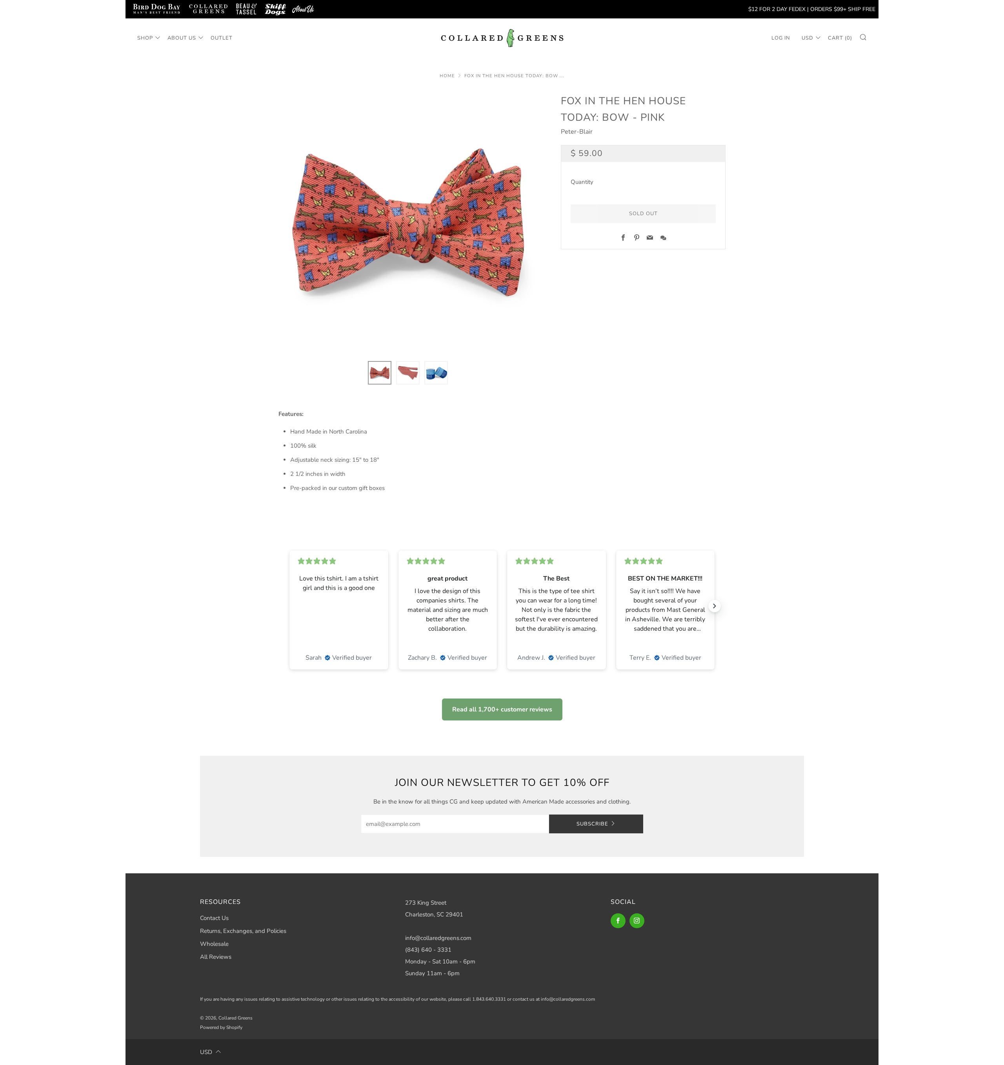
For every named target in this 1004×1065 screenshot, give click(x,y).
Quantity (582, 182)
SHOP (145, 38)
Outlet (222, 38)
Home (447, 76)
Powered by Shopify (221, 1027)
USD (807, 38)
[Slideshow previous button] (289, 606)
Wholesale (214, 944)
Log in (780, 38)
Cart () (840, 38)
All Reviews (215, 957)
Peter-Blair (577, 131)
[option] (407, 222)
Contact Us (214, 918)
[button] (379, 373)
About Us (181, 38)
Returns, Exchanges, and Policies (243, 931)
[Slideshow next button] (714, 606)
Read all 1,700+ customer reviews (502, 709)
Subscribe (592, 823)
